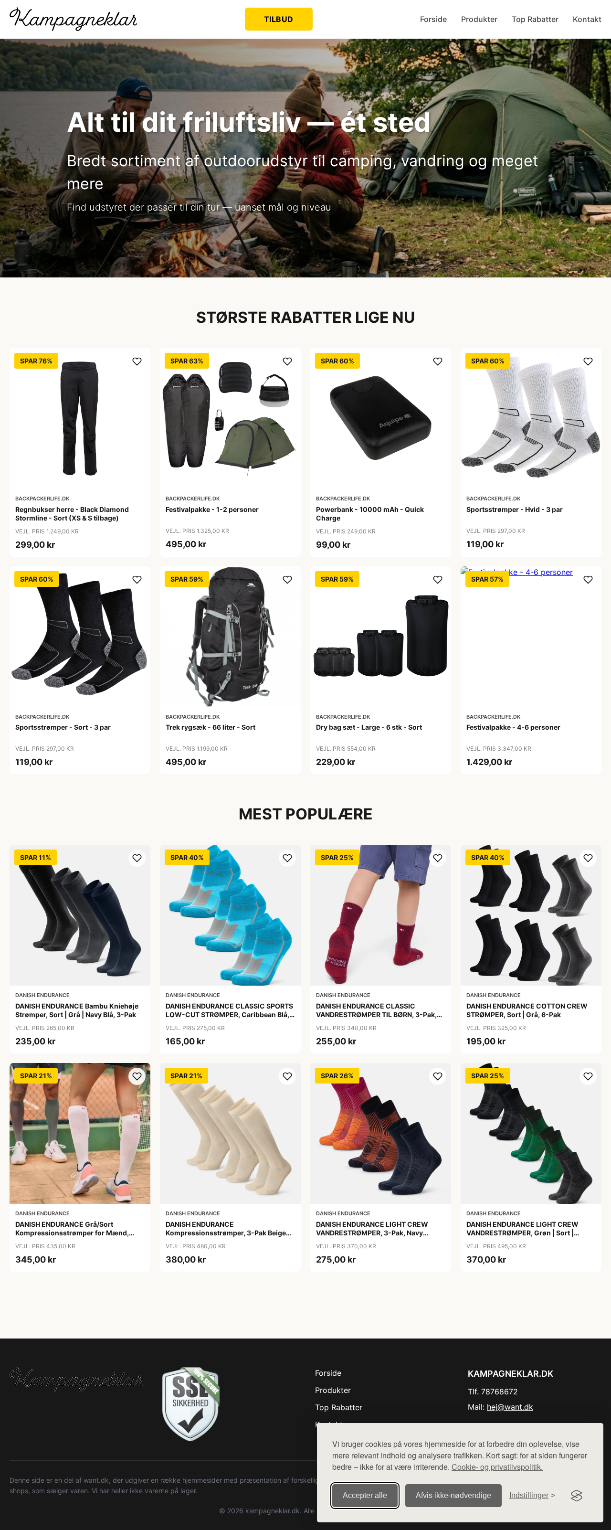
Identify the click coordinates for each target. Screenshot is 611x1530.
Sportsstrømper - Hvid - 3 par (514, 509)
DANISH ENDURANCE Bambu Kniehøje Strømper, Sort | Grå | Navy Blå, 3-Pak (76, 1010)
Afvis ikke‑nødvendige (453, 1495)
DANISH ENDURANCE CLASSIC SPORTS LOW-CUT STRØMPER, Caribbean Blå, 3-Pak (229, 1014)
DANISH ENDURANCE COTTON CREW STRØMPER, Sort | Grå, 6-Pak (527, 1010)
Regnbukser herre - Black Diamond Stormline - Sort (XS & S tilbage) (72, 513)
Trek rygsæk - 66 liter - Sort (210, 727)
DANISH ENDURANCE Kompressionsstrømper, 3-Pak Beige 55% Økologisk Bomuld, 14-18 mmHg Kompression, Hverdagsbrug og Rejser (229, 1237)
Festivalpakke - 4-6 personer (513, 727)
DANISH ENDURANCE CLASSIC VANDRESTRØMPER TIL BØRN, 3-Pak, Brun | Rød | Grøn (376, 1014)
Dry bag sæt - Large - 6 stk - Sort (369, 727)
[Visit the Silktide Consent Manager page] (576, 1495)
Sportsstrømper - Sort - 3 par (63, 727)
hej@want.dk (510, 1407)
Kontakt (587, 19)
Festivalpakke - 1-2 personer (212, 509)
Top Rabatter (535, 19)
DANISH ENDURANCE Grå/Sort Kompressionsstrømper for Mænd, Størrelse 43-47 (72, 1232)
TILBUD (279, 19)
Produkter (479, 19)
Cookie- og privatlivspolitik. (497, 1466)
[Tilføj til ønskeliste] (137, 361)
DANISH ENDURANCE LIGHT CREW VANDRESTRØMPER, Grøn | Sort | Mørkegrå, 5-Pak (522, 1232)
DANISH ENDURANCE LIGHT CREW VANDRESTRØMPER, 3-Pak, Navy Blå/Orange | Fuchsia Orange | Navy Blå (379, 1232)
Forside (433, 19)
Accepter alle (365, 1495)
